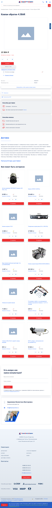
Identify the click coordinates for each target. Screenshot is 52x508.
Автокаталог (4, 450)
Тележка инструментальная (8, 302)
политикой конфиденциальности (11, 391)
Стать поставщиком (31, 450)
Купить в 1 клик (8, 66)
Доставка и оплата (5, 457)
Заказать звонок (26, 477)
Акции (27, 455)
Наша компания (5, 455)
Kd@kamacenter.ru (13, 407)
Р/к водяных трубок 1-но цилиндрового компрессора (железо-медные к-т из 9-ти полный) (38, 303)
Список (25, 109)
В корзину (7, 63)
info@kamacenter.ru (26, 473)
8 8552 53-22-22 (26, 470)
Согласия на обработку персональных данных (31, 505)
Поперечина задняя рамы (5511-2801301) (38, 226)
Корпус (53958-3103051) (34, 189)
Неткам (46, 498)
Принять (4, 505)
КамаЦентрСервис (4, 9)
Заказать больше (9, 75)
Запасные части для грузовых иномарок (21, 9)
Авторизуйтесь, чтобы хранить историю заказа (26, 87)
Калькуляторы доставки (11, 161)
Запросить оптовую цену (8, 69)
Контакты (28, 453)
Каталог (10, 9)
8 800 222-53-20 (26, 465)
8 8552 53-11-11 (26, 467)
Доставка (5, 138)
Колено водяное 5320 (7, 226)
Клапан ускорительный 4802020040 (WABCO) (38, 263)
